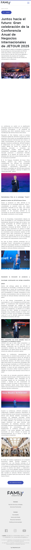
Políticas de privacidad (15, 522)
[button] (28, 3)
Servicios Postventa (15, 507)
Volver (7, 12)
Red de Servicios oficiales (15, 504)
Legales (4, 535)
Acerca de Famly (15, 517)
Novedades (15, 514)
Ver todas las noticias (15, 482)
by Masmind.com (15, 547)
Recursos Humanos (15, 519)
